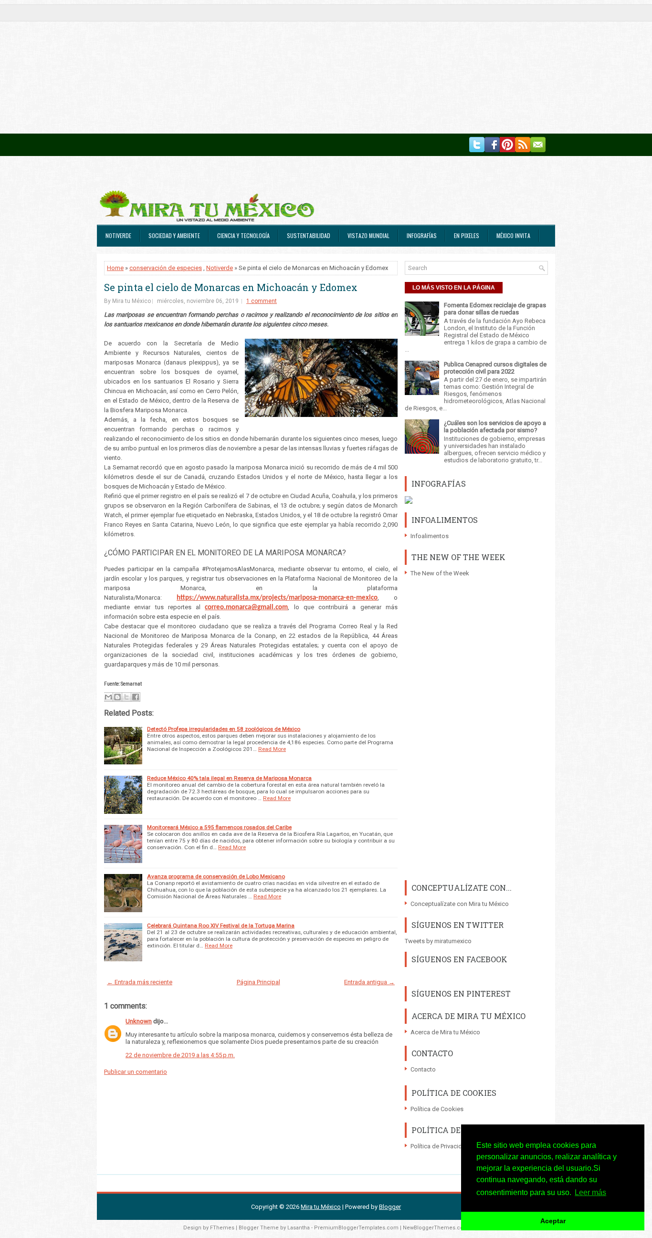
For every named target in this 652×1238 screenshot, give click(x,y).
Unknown (139, 1021)
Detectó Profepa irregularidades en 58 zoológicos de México (223, 729)
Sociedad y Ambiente (174, 235)
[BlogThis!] (117, 697)
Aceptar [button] (553, 1221)
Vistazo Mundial (368, 235)
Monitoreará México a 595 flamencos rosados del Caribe (219, 827)
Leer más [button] (590, 1192)
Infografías (422, 235)
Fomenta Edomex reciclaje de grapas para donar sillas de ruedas (495, 309)
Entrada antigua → (369, 982)
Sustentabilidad (308, 235)
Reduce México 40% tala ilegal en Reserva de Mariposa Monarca (229, 778)
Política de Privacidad (439, 1146)
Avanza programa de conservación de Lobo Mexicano (216, 876)
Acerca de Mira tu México (445, 1032)
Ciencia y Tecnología (243, 235)
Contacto (423, 1069)
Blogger (390, 1206)
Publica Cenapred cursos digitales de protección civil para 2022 (495, 368)
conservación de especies (165, 267)
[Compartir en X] (126, 697)
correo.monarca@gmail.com (246, 607)
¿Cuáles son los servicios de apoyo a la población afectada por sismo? (495, 426)
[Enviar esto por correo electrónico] (108, 697)
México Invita (513, 235)
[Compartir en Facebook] (135, 697)
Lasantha (298, 1228)
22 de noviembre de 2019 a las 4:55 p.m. (180, 1055)
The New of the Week (439, 573)
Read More (272, 749)
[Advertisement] (286, 67)
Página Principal (258, 982)
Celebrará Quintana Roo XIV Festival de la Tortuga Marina (220, 925)
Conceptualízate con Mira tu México (459, 903)
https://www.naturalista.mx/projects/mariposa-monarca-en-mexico (277, 598)
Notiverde (118, 235)
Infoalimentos (429, 536)
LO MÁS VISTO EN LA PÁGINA (453, 287)
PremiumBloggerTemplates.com (356, 1228)
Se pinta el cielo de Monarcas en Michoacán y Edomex (231, 287)
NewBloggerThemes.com (436, 1228)
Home (115, 267)
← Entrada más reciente (139, 982)
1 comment (261, 301)
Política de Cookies (436, 1109)
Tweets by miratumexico (438, 941)
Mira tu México (321, 1206)
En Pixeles (466, 235)
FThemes (222, 1228)
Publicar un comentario (135, 1071)
